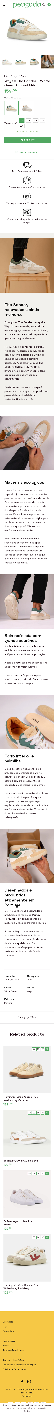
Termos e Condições (13, 1360)
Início (6, 76)
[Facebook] (22, 1381)
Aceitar (27, 1411)
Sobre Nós (8, 1322)
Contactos (8, 1331)
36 (21, 121)
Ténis (23, 76)
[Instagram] (29, 1381)
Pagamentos (9, 1341)
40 (21, 126)
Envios (6, 1346)
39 (42, 121)
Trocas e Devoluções (13, 1350)
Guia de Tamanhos (28, 153)
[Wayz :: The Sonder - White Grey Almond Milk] (27, 108)
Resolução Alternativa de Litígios (19, 1365)
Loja (15, 76)
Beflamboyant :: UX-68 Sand (20, 1161)
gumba (28, 1396)
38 (35, 121)
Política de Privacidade (14, 1369)
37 (28, 121)
